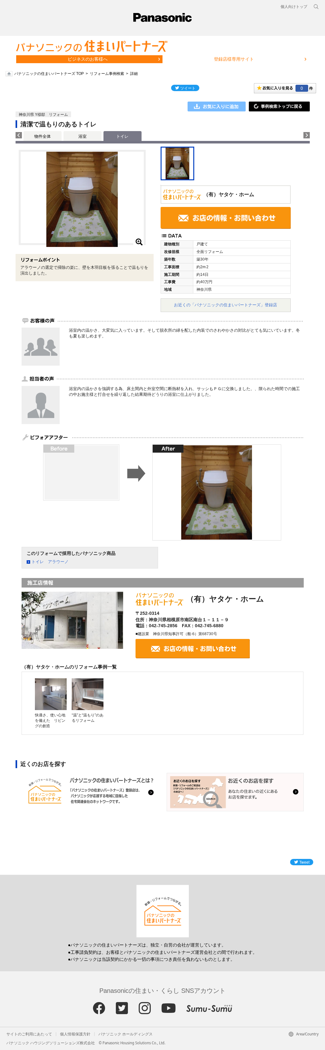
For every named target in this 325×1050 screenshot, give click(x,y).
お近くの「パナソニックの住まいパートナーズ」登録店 (225, 304)
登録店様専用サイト (234, 59)
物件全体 (42, 136)
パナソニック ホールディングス (125, 1034)
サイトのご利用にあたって (29, 1034)
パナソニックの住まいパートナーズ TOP (49, 73)
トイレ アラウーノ (50, 561)
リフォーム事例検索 (107, 73)
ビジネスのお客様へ (88, 59)
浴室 (82, 136)
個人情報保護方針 (75, 1034)
